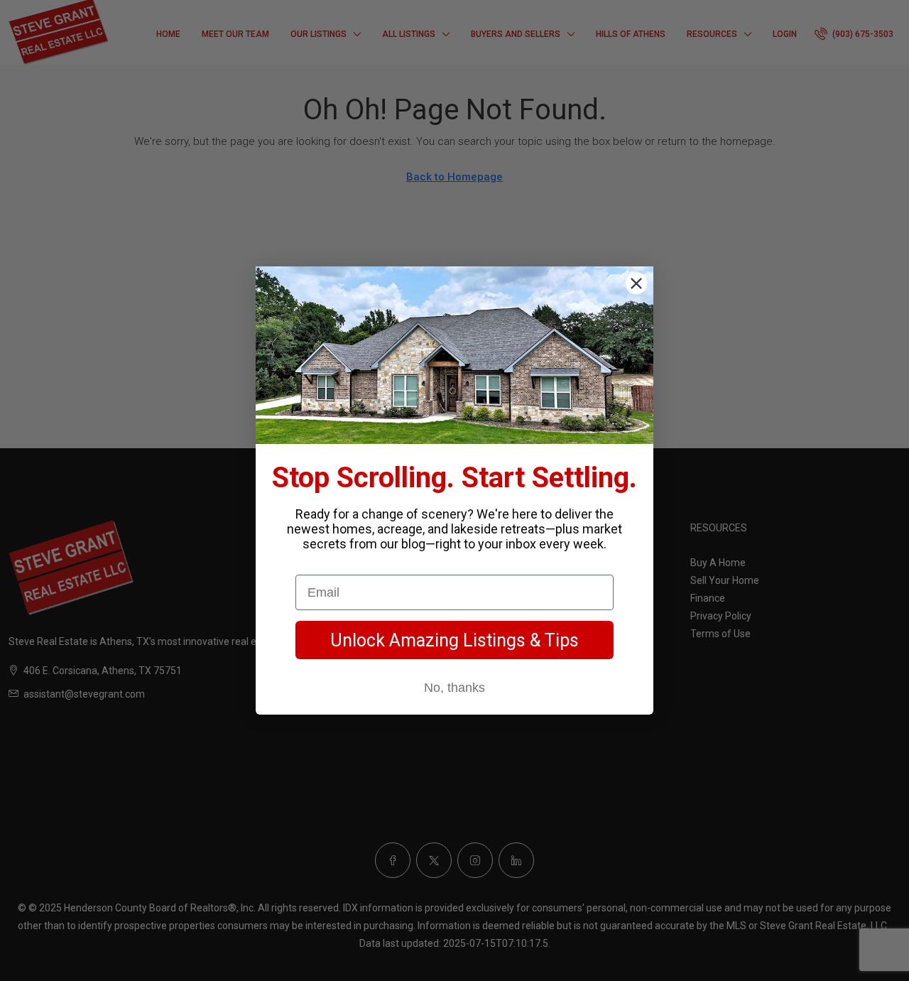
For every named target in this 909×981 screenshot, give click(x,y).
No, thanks (454, 688)
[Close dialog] (636, 283)
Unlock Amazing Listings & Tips (454, 640)
